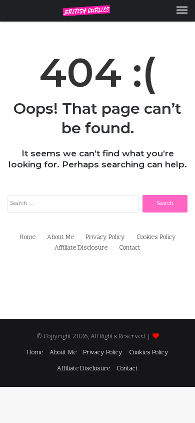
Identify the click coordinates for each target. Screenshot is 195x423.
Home (28, 237)
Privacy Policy (105, 237)
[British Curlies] (97, 11)
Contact (129, 248)
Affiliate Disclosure (81, 248)
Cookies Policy (156, 237)
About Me (60, 237)
